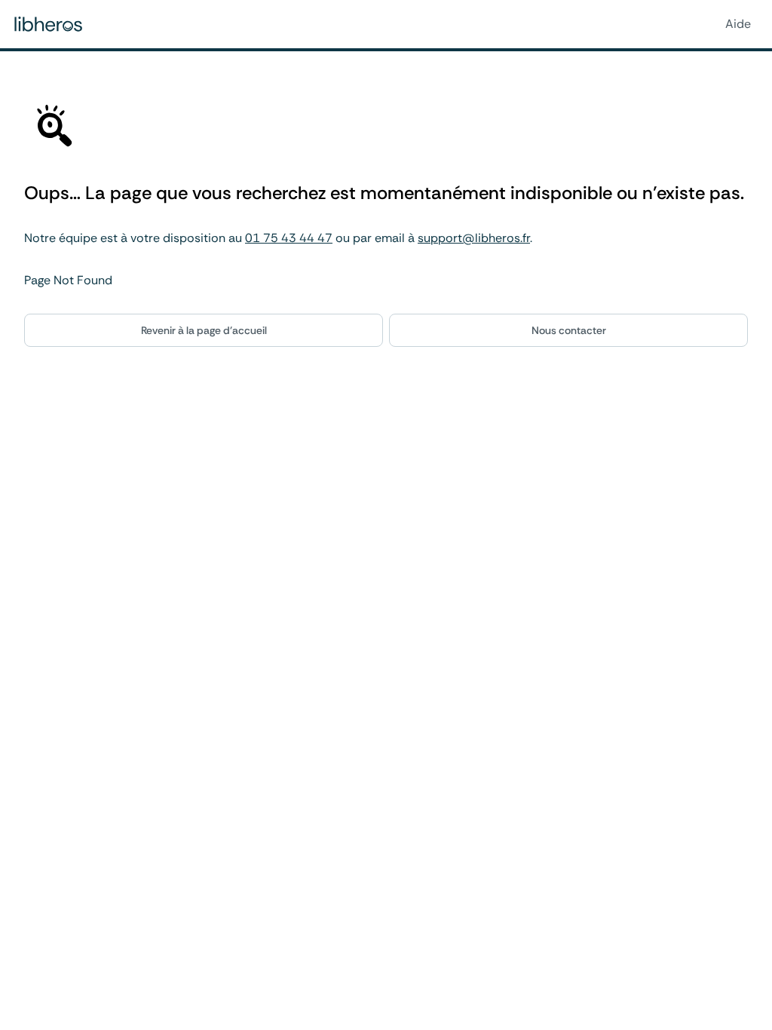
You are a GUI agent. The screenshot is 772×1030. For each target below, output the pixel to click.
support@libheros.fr (474, 238)
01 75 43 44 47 (288, 238)
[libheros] (48, 24)
